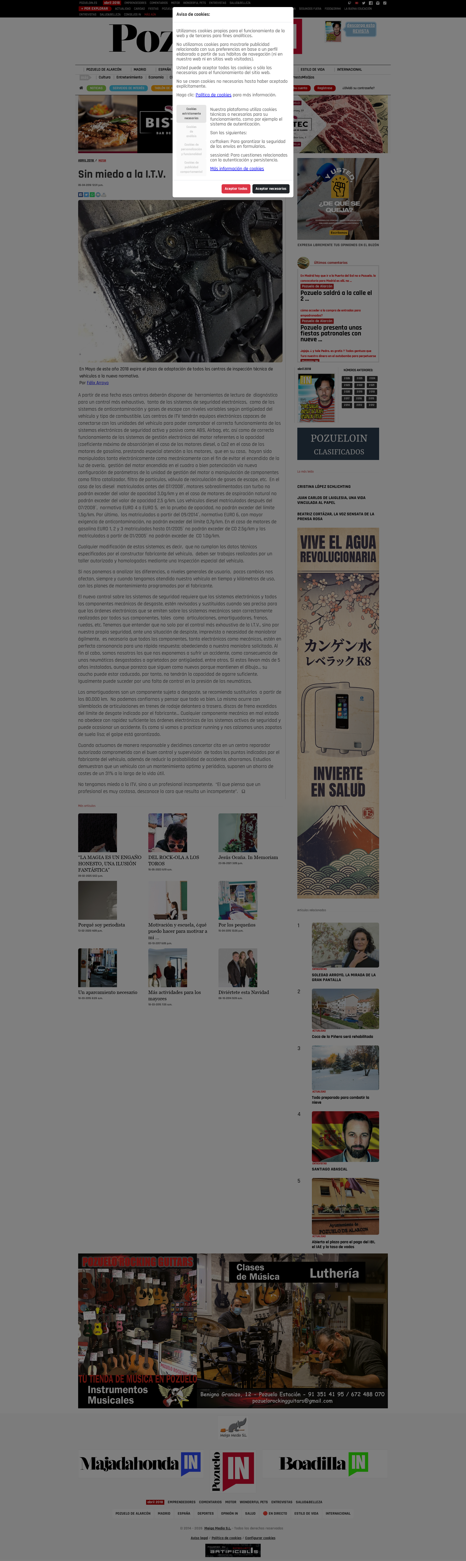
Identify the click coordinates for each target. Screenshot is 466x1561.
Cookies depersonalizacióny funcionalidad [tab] (191, 149)
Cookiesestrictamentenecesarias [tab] (191, 114)
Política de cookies (214, 95)
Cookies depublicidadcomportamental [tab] (191, 167)
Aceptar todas (236, 189)
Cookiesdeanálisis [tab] (191, 131)
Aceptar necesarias (271, 189)
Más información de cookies (237, 169)
